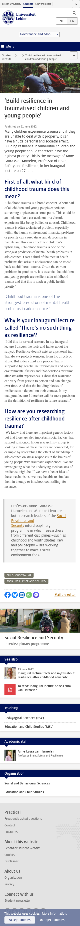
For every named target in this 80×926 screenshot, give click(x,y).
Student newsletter (17, 901)
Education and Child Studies (24, 792)
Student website (7, 57)
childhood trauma (19, 575)
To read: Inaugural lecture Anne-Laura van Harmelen (44, 688)
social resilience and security (26, 581)
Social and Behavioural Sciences (27, 783)
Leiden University (11, 4)
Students (28, 4)
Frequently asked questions (23, 819)
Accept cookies (19, 920)
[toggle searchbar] (74, 12)
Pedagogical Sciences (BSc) (24, 718)
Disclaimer (11, 861)
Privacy (9, 884)
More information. (54, 913)
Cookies (9, 855)
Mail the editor (65, 595)
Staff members (43, 4)
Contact (9, 825)
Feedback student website (22, 848)
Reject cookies (54, 920)
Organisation (13, 878)
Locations (11, 832)
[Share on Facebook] (7, 595)
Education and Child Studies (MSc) (29, 727)
